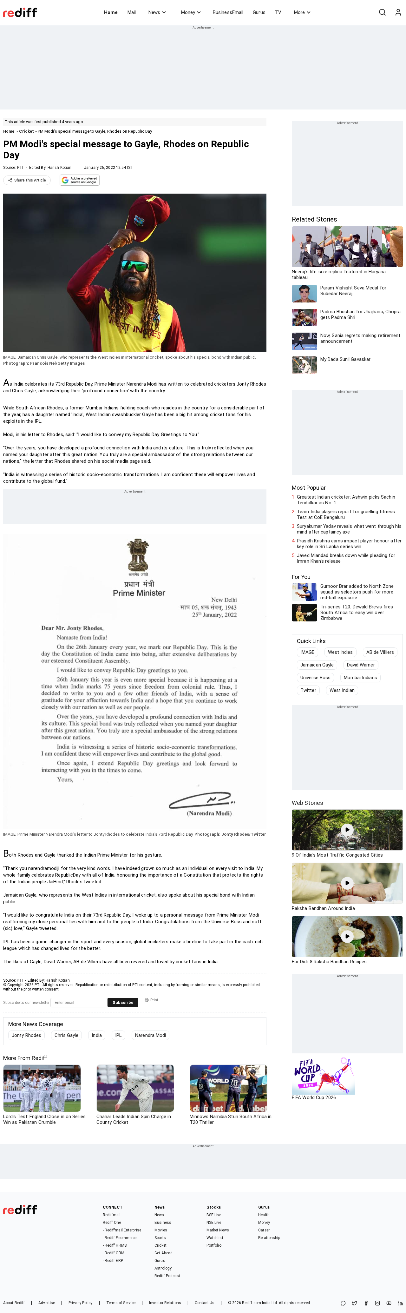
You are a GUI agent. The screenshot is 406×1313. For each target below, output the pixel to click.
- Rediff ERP (113, 1260)
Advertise (46, 1303)
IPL (118, 1035)
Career (264, 1230)
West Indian (342, 690)
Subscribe (123, 1002)
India (97, 1035)
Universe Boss (315, 677)
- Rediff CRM (113, 1253)
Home (111, 12)
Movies (160, 1230)
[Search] (382, 12)
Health (264, 1215)
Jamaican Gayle (317, 665)
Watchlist (214, 1238)
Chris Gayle (66, 1035)
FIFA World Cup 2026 (314, 1097)
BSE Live (213, 1215)
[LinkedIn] (400, 1304)
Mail (132, 12)
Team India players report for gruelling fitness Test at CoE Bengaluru (346, 514)
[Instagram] (377, 1304)
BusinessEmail (228, 12)
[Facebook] (366, 1304)
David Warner (361, 665)
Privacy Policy (80, 1303)
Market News (217, 1230)
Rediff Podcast (167, 1276)
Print (154, 1000)
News (154, 12)
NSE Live (213, 1222)
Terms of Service (121, 1303)
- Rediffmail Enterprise (122, 1230)
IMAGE (307, 652)
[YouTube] (388, 1304)
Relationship (269, 1238)
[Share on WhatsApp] (343, 1304)
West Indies (340, 652)
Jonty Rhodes (26, 1035)
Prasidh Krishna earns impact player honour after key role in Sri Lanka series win (349, 543)
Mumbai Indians (360, 677)
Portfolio (213, 1245)
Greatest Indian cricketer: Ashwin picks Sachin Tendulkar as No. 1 (346, 500)
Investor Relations (165, 1303)
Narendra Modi (150, 1035)
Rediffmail (112, 1215)
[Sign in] (398, 12)
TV (278, 12)
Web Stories (307, 802)
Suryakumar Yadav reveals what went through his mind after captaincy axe (349, 529)
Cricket (26, 131)
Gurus (259, 12)
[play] (347, 830)
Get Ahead (163, 1253)
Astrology (163, 1268)
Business (162, 1222)
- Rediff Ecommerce (120, 1238)
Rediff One (112, 1222)
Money (188, 12)
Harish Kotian (59, 167)
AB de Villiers (380, 652)
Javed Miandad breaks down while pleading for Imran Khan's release (346, 558)
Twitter (308, 690)
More (299, 12)
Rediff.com (251, 1303)
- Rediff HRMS (115, 1245)
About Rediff (14, 1303)
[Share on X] (354, 1304)
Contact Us (204, 1303)
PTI (20, 167)
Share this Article (30, 180)
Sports (160, 1238)
